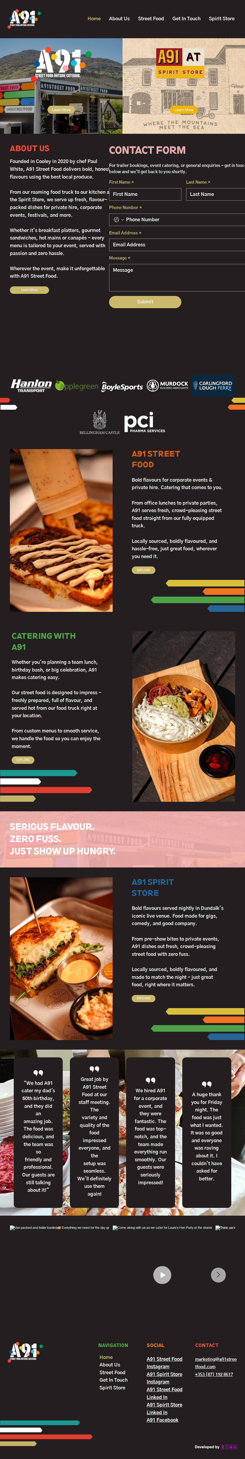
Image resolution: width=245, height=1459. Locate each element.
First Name (121, 182)
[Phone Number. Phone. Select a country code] (119, 219)
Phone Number (125, 208)
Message (119, 258)
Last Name (198, 182)
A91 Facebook (162, 1420)
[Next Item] (218, 1275)
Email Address (125, 233)
